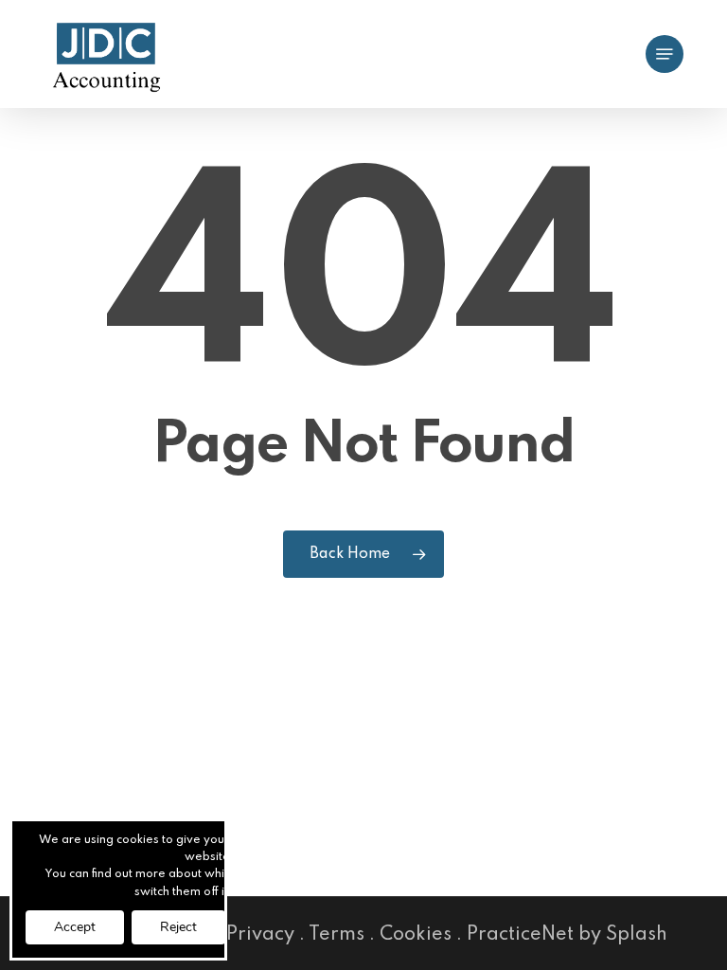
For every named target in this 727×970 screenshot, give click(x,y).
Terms (336, 934)
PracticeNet (520, 934)
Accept (75, 927)
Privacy (260, 934)
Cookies (416, 934)
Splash (636, 934)
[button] (664, 54)
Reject (178, 927)
